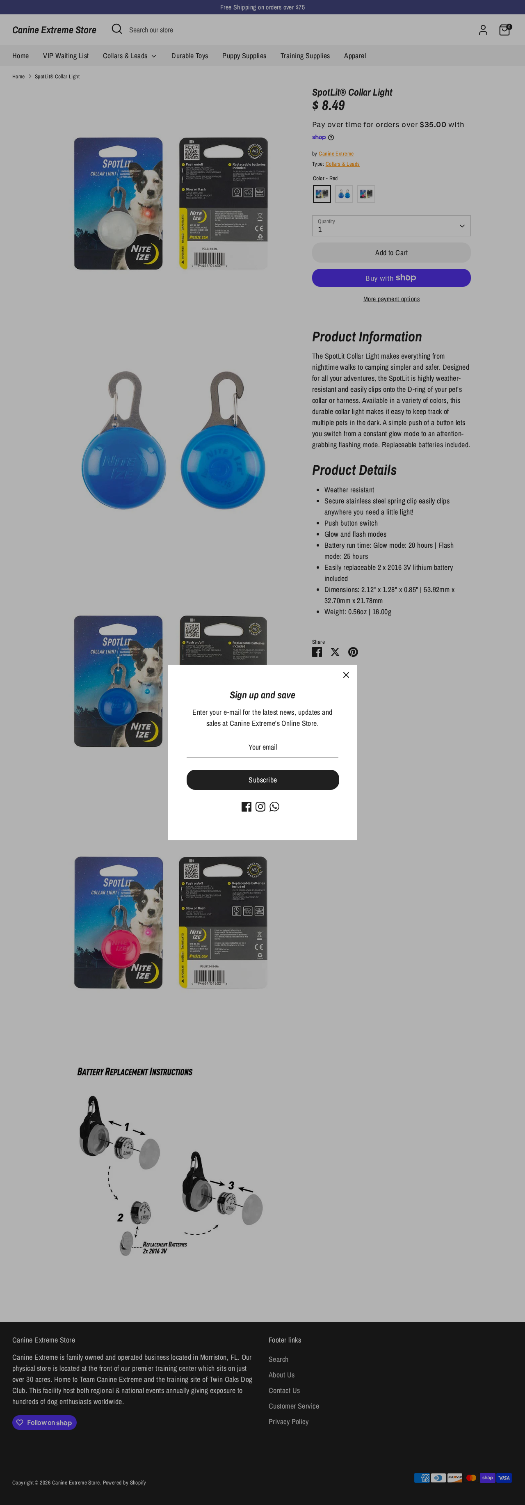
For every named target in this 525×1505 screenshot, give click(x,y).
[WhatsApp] (274, 807)
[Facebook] (246, 807)
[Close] (346, 675)
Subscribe (263, 780)
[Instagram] (260, 807)
